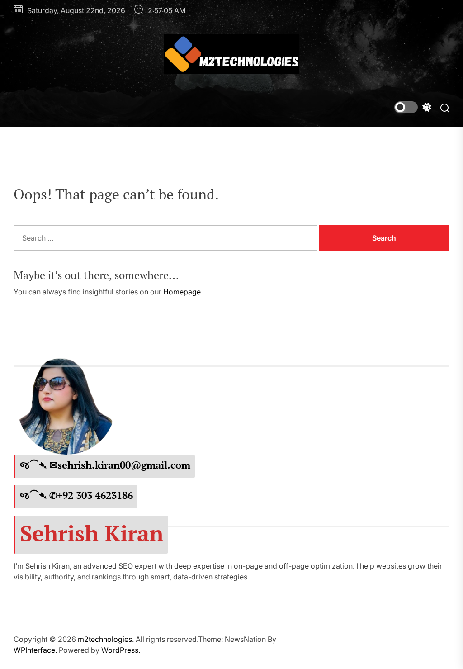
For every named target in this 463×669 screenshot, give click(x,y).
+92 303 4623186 (95, 495)
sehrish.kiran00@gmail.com (123, 465)
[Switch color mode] (412, 107)
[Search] (444, 107)
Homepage (182, 291)
